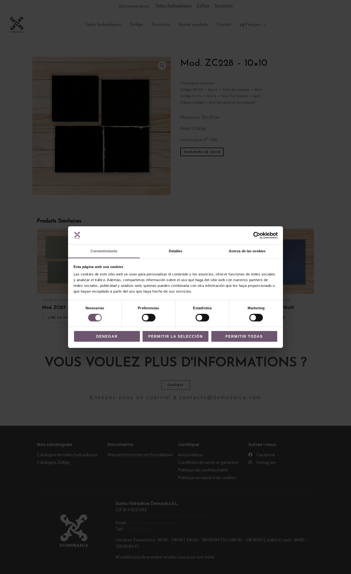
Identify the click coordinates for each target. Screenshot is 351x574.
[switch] (148, 317)
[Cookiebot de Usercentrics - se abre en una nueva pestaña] (257, 235)
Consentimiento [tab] (103, 251)
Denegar (107, 336)
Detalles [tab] (175, 251)
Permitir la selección (175, 336)
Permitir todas (244, 336)
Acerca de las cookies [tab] (247, 251)
